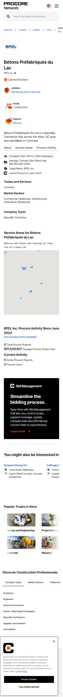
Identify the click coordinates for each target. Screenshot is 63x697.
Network (11, 8)
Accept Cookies (29, 679)
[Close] (54, 641)
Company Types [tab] (13, 582)
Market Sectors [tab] (35, 582)
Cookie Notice (21, 671)
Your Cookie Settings (29, 686)
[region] (29, 666)
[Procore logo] (16, 4)
